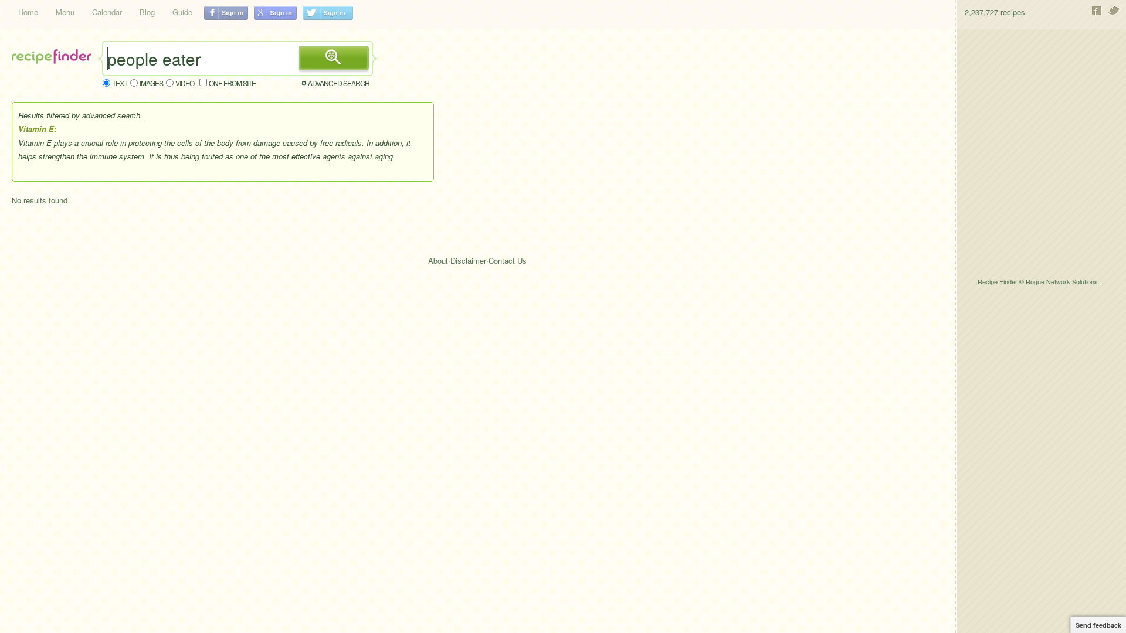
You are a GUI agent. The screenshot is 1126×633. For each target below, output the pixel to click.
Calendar (107, 12)
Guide (182, 12)
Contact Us (508, 260)
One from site (232, 83)
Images (151, 83)
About (438, 260)
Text (119, 83)
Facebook (1097, 10)
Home (28, 12)
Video (184, 83)
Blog (147, 12)
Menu (65, 12)
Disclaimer (468, 260)
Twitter (1114, 10)
